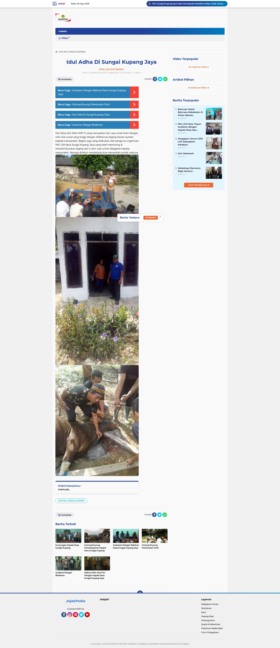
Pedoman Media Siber (212, 628)
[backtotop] (140, 593)
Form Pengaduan (210, 632)
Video (64, 38)
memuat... (64, 489)
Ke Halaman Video (198, 67)
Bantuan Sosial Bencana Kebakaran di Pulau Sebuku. (190, 112)
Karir (203, 612)
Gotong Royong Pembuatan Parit (91, 104)
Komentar (66, 79)
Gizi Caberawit (186, 153)
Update (151, 217)
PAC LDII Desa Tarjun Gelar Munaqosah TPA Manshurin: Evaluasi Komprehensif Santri (188, 3)
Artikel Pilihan (183, 79)
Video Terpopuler (185, 59)
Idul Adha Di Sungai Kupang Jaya (91, 114)
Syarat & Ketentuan (210, 624)
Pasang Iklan (207, 616)
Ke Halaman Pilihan (198, 87)
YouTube (89, 618)
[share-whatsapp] (165, 79)
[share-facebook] (155, 79)
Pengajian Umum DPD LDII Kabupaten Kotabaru (190, 141)
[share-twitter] (160, 79)
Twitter (83, 618)
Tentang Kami (208, 620)
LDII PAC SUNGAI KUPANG (71, 500)
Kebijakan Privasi (209, 604)
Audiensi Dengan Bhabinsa (87, 124)
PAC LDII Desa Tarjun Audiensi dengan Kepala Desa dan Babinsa (189, 127)
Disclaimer (206, 608)
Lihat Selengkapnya (198, 185)
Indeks (63, 31)
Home (61, 3)
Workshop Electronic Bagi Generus (189, 169)
